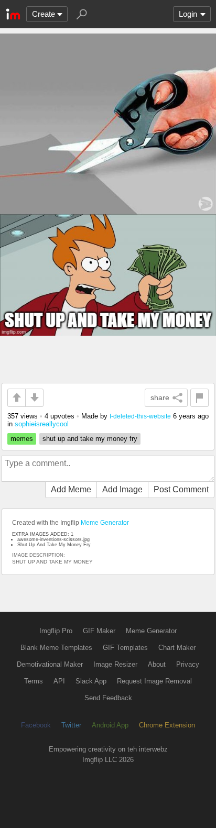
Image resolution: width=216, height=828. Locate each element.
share (159, 397)
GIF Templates (125, 648)
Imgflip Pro (55, 631)
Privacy (187, 664)
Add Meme (71, 489)
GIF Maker (99, 631)
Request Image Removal (154, 681)
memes (21, 439)
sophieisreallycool (42, 424)
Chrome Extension (167, 725)
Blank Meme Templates (56, 648)
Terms (33, 681)
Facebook (36, 725)
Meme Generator (105, 522)
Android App (110, 725)
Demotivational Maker (50, 664)
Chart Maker (177, 648)
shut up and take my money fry (89, 439)
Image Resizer (115, 664)
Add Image (122, 489)
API (59, 681)
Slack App (90, 681)
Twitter (71, 725)
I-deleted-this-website (140, 416)
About (157, 664)
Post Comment (181, 489)
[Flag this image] (199, 398)
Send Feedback (108, 698)
